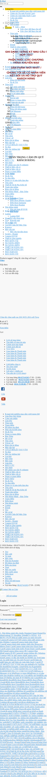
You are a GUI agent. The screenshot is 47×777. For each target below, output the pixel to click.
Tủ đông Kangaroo (36, 760)
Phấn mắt (9, 736)
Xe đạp (8, 147)
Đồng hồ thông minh (18, 109)
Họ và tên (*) (9, 89)
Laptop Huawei (19, 709)
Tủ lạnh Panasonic (27, 767)
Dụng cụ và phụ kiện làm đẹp (16, 180)
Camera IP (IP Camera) (13, 653)
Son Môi (16, 740)
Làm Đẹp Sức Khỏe (13, 69)
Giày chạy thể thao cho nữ (30, 29)
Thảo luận (14, 33)
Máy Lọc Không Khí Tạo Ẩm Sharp (21, 719)
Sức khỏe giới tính (17, 87)
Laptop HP (8, 709)
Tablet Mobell (35, 745)
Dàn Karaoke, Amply (16, 667)
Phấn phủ (17, 736)
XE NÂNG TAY (22, 58)
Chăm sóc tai (8, 662)
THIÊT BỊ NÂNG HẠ (24, 54)
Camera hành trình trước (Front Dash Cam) (22, 649)
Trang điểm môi (33, 758)
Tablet (22, 742)
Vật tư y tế (9, 138)
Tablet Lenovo (12, 745)
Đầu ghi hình (35, 675)
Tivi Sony (11, 756)
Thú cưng (9, 136)
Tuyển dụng (11, 369)
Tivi (6, 220)
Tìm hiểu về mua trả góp (16, 342)
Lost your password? (8, 619)
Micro (14, 729)
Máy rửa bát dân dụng (19, 232)
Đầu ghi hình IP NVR (18, 209)
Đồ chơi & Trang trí (33, 689)
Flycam (11, 696)
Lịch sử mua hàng (13, 340)
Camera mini (21, 655)
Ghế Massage (15, 111)
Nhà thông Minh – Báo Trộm (16, 192)
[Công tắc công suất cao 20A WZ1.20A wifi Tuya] (19, 313)
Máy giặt (8, 554)
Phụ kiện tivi (34, 736)
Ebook (12, 45)
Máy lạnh (9, 156)
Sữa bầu (23, 740)
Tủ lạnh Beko (14, 765)
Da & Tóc (14, 20)
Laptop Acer (23, 707)
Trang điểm (14, 22)
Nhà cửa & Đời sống (13, 118)
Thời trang (36, 751)
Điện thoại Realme (17, 205)
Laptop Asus (34, 707)
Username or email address (11, 605)
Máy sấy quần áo (14, 727)
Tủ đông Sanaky (14, 762)
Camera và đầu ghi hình (13, 658)
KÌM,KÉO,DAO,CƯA (24, 704)
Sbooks (9, 740)
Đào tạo (14, 675)
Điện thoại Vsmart (28, 687)
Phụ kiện (8, 578)
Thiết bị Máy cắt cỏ (12, 167)
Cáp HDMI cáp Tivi (32, 658)
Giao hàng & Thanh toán (16, 351)
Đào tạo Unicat (23, 675)
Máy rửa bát (10, 142)
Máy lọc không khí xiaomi (32, 720)
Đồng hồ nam (24, 691)
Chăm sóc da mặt (17, 102)
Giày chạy (8, 698)
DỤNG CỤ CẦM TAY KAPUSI (22, 671)
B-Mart (3, 1)
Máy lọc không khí (12, 149)
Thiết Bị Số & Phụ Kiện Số (16, 185)
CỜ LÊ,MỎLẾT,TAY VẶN (16, 145)
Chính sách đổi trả (13, 347)
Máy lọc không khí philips (24, 718)
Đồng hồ (14, 691)
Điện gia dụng (10, 565)
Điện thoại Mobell (14, 682)
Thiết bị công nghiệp (18, 47)
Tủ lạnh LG (39, 765)
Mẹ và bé (8, 134)
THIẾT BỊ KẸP (12, 749)
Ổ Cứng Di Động (12, 733)
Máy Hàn (9, 154)
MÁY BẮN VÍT (21, 51)
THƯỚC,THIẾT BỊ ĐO (14, 753)
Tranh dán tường (16, 120)
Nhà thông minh (11, 207)
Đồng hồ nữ (35, 691)
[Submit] (1, 6)
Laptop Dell (15, 216)
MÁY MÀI (9, 174)
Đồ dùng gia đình (12, 105)
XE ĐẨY (24, 774)
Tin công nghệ (12, 367)
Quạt (7, 567)
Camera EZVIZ (11, 236)
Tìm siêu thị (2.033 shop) (16, 373)
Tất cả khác (14, 25)
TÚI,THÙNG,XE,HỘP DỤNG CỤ (21, 771)
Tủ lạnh (8, 556)
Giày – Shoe (20, 27)
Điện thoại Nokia (28, 682)
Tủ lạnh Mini (14, 767)
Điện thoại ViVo (14, 687)
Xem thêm (4, 328)
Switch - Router (14, 742)
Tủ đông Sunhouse (28, 762)
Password (4, 610)
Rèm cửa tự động (12, 140)
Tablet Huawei (31, 742)
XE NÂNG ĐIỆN (22, 56)
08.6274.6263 (23, 377)
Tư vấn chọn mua (17, 218)
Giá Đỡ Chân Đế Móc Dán (16, 225)
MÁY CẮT (9, 160)
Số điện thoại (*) (9, 115)
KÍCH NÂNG (21, 60)
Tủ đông (11, 760)
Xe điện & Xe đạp (17, 62)
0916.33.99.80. (20, 384)
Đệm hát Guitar (33, 678)
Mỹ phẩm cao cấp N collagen (16, 165)
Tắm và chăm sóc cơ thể (17, 747)
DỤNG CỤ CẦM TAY (12, 669)
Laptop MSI (11, 711)
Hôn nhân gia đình (22, 38)
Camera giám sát (27, 640)
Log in (18, 615)
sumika (37, 740)
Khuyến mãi (15, 220)
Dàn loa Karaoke (12, 561)
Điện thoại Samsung (18, 203)
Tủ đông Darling (22, 760)
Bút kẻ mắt (14, 98)
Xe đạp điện (15, 122)
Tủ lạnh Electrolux (27, 765)
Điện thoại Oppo (16, 198)
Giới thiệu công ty (13, 364)
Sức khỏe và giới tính (23, 36)
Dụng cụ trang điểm (18, 100)
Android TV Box (11, 635)
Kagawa (8, 227)
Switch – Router (11, 234)
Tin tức (8, 583)
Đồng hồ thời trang (17, 80)
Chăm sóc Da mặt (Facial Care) (22, 13)
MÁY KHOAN (21, 49)
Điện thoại (9, 196)
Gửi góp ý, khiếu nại (14, 371)
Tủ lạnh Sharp (13, 769)
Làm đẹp (8, 78)
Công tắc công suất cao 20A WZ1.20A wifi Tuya (19, 317)
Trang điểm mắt (21, 758)
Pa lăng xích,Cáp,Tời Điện (29, 733)
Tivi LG (38, 753)
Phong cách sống (22, 40)
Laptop (8, 214)
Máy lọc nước (10, 570)
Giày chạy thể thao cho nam (23, 698)
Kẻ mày (18, 702)
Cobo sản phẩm (16, 18)
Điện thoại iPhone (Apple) (20, 200)
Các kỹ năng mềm (22, 42)
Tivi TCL (19, 756)
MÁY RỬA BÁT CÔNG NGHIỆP (22, 724)
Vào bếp (13, 223)
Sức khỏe (9, 163)
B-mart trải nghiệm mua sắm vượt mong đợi (27, 11)
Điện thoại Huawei (20, 680)
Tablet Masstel (24, 745)
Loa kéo (8, 151)
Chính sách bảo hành (14, 344)
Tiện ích (27, 753)
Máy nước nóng (11, 572)
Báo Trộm (9, 131)
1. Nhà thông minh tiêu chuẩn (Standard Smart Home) (21, 633)
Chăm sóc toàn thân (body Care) (23, 16)
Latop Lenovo (22, 711)
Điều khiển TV (12, 689)
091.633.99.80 (24, 382)
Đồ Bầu (13, 116)
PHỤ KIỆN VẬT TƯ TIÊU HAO (21, 737)
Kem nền (25, 702)
